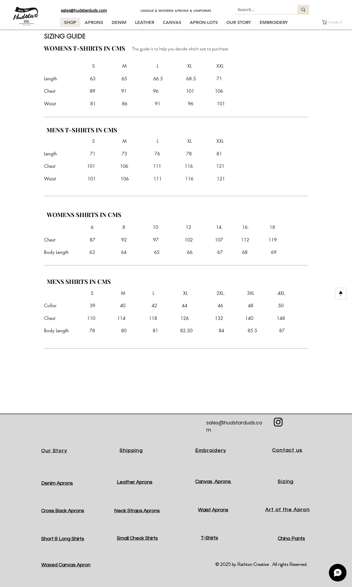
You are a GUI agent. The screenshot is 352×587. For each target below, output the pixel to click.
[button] (332, 22)
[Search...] (303, 9)
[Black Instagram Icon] (278, 422)
